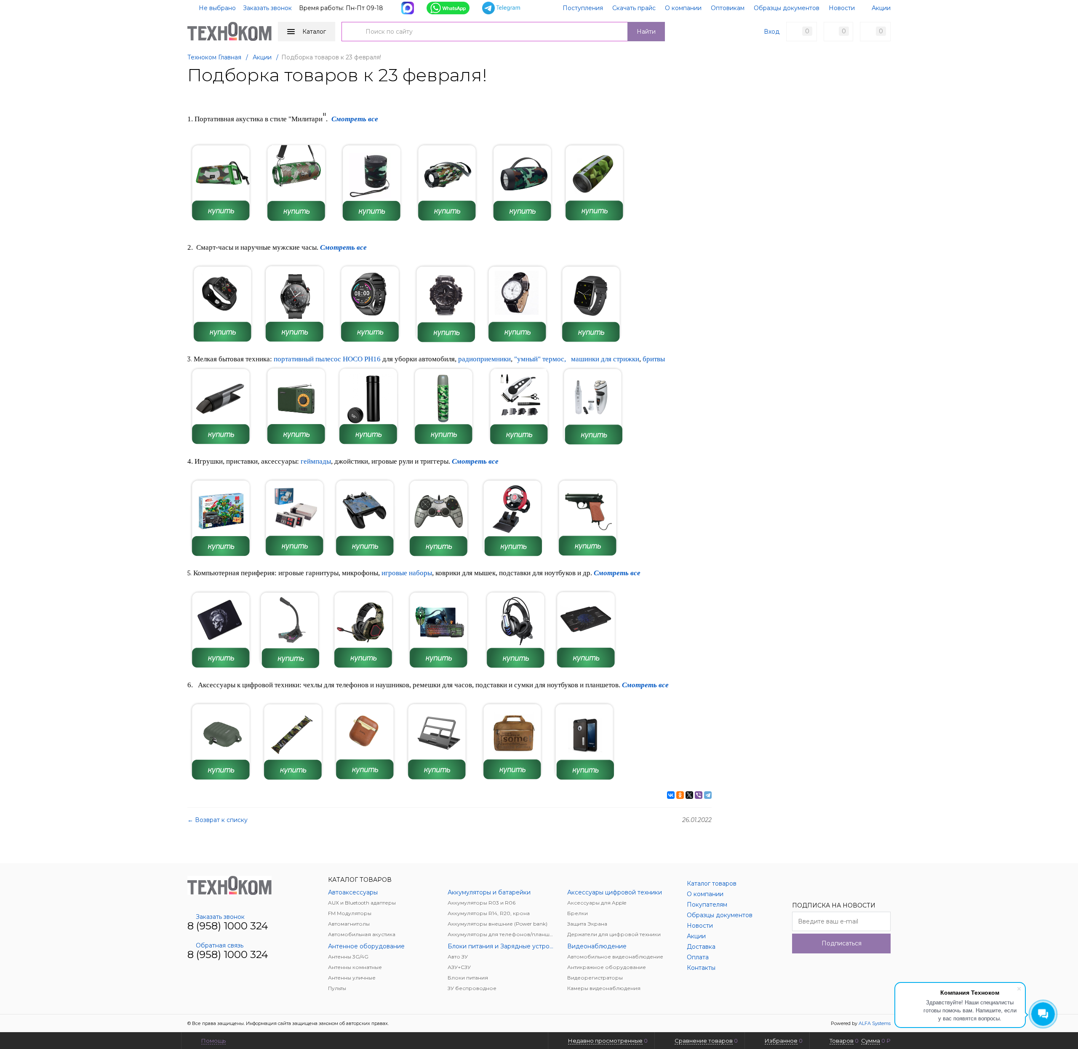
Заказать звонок (267, 8)
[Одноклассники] (680, 795)
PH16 (372, 359)
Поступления (583, 8)
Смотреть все (343, 247)
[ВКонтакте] (671, 795)
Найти (646, 31)
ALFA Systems (875, 1023)
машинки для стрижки (605, 359)
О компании (683, 8)
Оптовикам (727, 8)
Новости (842, 8)
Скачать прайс (634, 8)
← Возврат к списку (217, 820)
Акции (881, 8)
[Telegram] (708, 795)
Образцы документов (786, 8)
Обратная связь (219, 945)
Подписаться (842, 943)
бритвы (654, 359)
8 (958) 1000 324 (227, 926)
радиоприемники (484, 359)
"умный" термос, (540, 359)
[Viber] (698, 795)
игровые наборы (407, 573)
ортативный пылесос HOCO (321, 359)
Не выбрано (216, 8)
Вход (771, 31)
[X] (689, 795)
